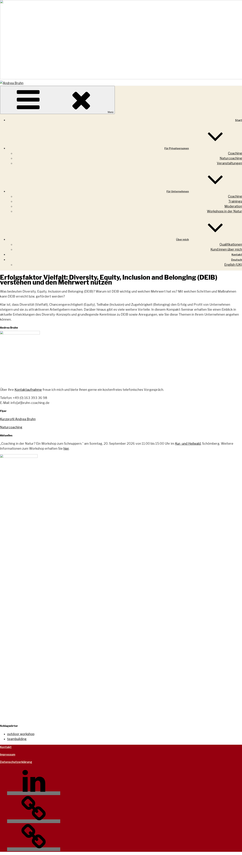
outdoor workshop (20, 734)
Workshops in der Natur (224, 211)
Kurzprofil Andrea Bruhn (18, 419)
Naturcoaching (231, 158)
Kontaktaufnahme (28, 390)
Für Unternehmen (178, 191)
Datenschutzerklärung (16, 762)
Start (238, 120)
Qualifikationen (231, 244)
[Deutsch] (33, 849)
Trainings (235, 201)
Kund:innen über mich (226, 249)
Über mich (182, 239)
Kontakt (237, 254)
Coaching (235, 153)
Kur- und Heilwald (188, 443)
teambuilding (17, 739)
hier (66, 448)
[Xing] (33, 821)
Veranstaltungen (229, 163)
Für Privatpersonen (176, 148)
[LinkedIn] (33, 793)
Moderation (233, 206)
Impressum (7, 754)
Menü (110, 112)
